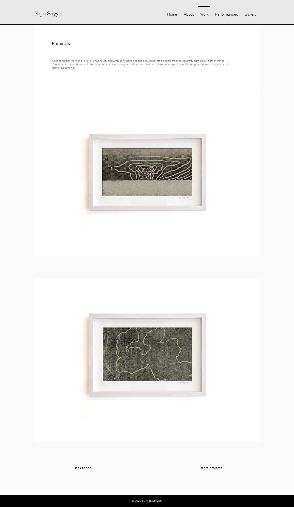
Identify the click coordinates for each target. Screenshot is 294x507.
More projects (211, 468)
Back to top (83, 468)
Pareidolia (62, 43)
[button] (147, 186)
